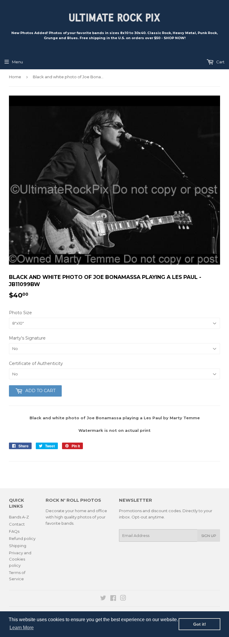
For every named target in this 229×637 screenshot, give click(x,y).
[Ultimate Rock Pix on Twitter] (103, 598)
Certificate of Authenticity (36, 363)
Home (15, 76)
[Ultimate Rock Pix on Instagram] (123, 598)
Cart (220, 61)
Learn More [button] (22, 627)
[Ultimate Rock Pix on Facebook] (113, 598)
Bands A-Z (19, 517)
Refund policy (22, 538)
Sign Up (208, 535)
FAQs (14, 531)
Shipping (17, 545)
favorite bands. (60, 523)
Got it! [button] (199, 624)
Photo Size (20, 312)
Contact (17, 524)
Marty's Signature (27, 338)
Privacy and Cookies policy (20, 559)
